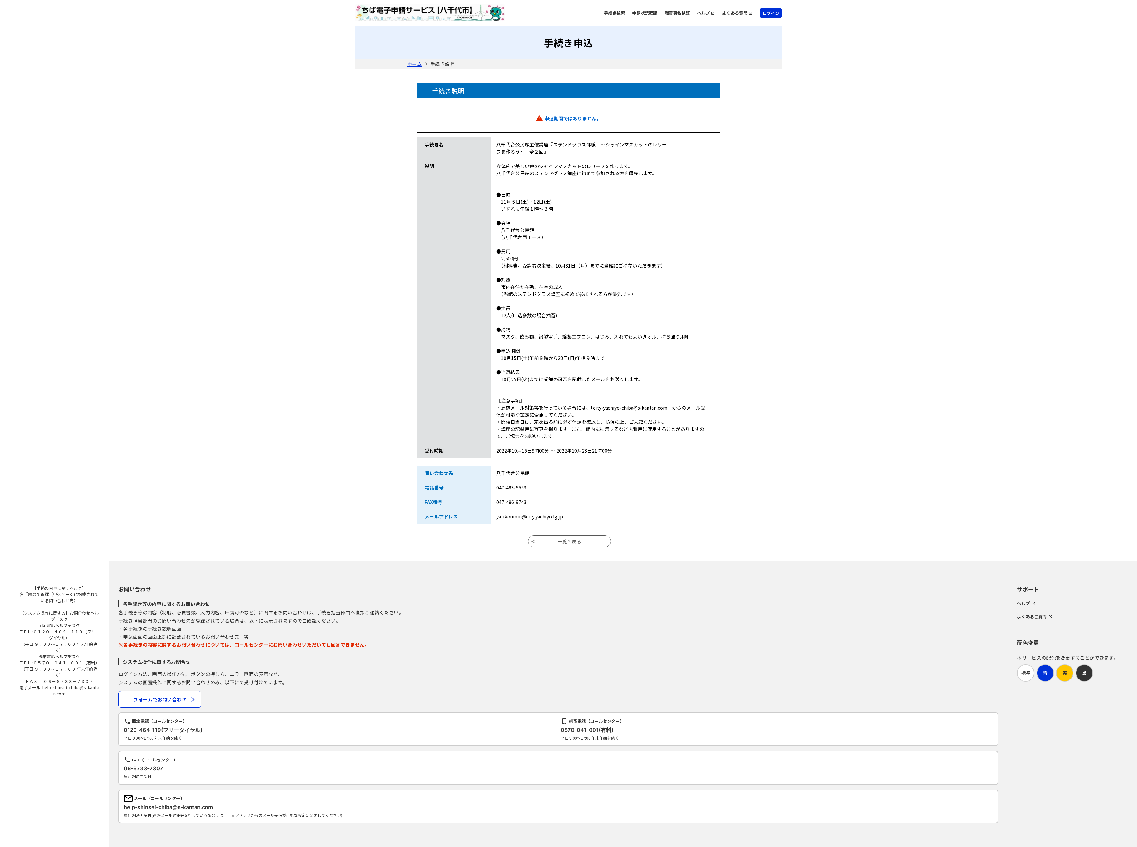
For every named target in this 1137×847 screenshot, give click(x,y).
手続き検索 (614, 13)
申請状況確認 (645, 13)
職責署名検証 (677, 13)
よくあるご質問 (1032, 616)
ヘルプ (703, 13)
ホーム (414, 64)
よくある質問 (735, 13)
